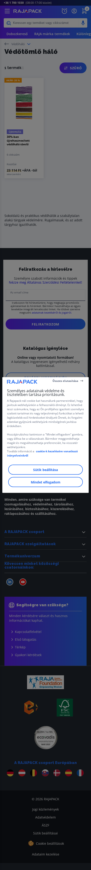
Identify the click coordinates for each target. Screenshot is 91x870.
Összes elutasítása (65, 381)
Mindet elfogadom (45, 482)
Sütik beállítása (45, 470)
